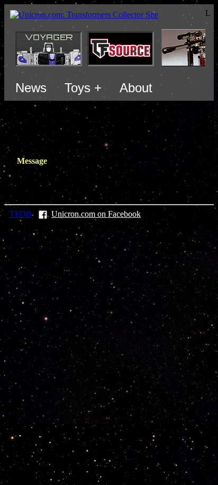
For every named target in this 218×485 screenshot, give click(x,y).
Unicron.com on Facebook (96, 213)
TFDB (21, 213)
